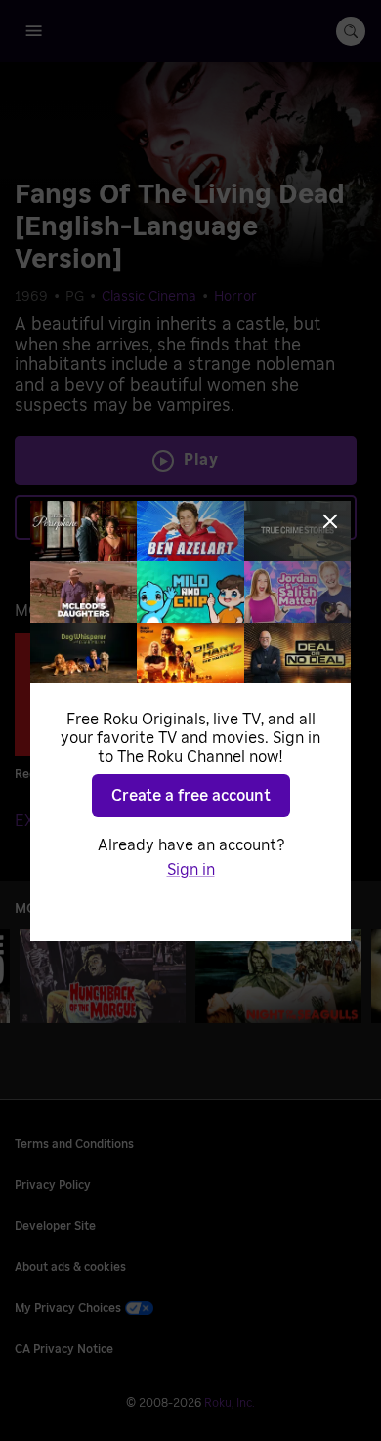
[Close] (330, 521)
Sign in (191, 870)
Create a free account (191, 795)
